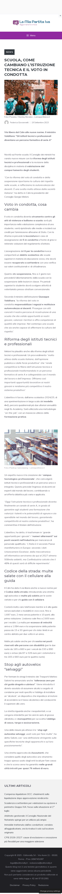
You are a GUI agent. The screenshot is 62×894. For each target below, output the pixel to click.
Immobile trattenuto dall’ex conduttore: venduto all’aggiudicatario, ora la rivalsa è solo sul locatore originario (29, 828)
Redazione (43, 885)
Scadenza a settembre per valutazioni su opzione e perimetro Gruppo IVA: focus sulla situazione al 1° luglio (30, 807)
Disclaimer (15, 885)
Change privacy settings (50, 891)
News (9, 52)
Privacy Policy (29, 885)
